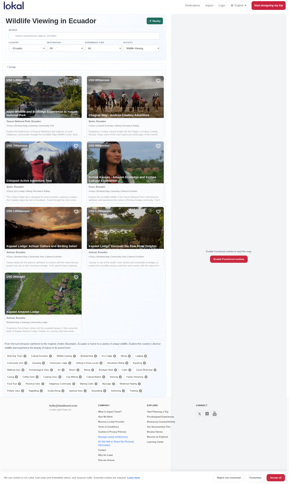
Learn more (133, 477)
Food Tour (13, 384)
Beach (73, 370)
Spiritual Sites (77, 391)
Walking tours (15, 370)
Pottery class (15, 391)
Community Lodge (60, 363)
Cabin (126, 370)
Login (222, 5)
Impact (209, 5)
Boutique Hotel (107, 370)
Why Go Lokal (105, 455)
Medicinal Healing (130, 384)
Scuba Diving (55, 391)
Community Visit (16, 363)
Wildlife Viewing (66, 356)
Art (61, 370)
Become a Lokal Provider (111, 422)
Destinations (192, 5)
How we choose (106, 460)
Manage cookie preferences (113, 436)
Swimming (117, 391)
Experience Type (94, 43)
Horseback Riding (117, 363)
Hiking (125, 356)
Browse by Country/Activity (161, 422)
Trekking (135, 391)
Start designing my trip (268, 5)
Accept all (275, 477)
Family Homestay (136, 377)
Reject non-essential (229, 477)
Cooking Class (51, 377)
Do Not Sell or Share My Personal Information (116, 443)
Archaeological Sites (40, 370)
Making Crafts (88, 384)
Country (14, 43)
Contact (102, 450)
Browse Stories (155, 432)
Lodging (140, 356)
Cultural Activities (41, 356)
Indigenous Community (61, 384)
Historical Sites (34, 384)
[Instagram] (207, 413)
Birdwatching (88, 356)
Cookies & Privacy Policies (112, 432)
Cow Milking (73, 377)
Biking (88, 370)
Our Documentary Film (159, 427)
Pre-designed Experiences (160, 417)
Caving (12, 377)
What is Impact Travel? (110, 411)
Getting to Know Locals (89, 363)
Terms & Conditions (108, 427)
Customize (255, 477)
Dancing (115, 377)
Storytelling (98, 391)
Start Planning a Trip (157, 411)
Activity (128, 43)
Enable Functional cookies (229, 259)
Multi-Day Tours (16, 356)
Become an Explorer (157, 437)
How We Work (105, 417)
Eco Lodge (108, 356)
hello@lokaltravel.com (63, 405)
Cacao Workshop (146, 370)
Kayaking (139, 363)
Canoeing (38, 363)
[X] (199, 413)
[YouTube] (214, 413)
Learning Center (155, 442)
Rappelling (35, 391)
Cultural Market (95, 377)
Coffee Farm (30, 377)
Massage (108, 384)
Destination (54, 43)
